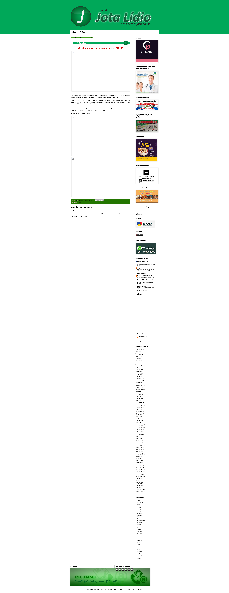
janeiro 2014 (139, 469)
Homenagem (140, 533)
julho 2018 (138, 371)
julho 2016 (138, 415)
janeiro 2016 (139, 425)
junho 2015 (138, 438)
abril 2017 (138, 398)
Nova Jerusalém (141, 546)
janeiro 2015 (139, 447)
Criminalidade (140, 517)
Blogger (140, 589)
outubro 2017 (139, 387)
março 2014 (138, 465)
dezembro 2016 (139, 405)
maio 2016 (138, 418)
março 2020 (138, 358)
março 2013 (138, 487)
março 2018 (138, 378)
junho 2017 (138, 394)
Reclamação (140, 555)
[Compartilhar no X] (100, 200)
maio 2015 (138, 440)
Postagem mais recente (77, 214)
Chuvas (139, 509)
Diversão (139, 524)
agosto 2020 (139, 355)
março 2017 (138, 400)
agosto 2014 (139, 456)
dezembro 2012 (139, 493)
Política (138, 549)
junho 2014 (138, 460)
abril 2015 (138, 442)
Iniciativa (139, 542)
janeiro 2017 (139, 404)
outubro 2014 (139, 453)
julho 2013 (138, 480)
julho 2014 (138, 458)
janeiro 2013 (139, 491)
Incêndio (139, 538)
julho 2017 (138, 393)
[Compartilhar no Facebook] (101, 200)
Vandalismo (140, 557)
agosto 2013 (139, 478)
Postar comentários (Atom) (81, 216)
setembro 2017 (139, 389)
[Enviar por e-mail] (96, 200)
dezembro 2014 (139, 449)
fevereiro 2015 (139, 445)
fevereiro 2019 (139, 362)
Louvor (138, 544)
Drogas (138, 526)
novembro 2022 (139, 349)
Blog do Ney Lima (141, 268)
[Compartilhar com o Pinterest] (103, 200)
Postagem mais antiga (124, 214)
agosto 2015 (139, 435)
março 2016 (138, 422)
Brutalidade (139, 507)
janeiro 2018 (139, 382)
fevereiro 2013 (139, 489)
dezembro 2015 (139, 427)
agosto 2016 (139, 413)
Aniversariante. (140, 502)
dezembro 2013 (139, 471)
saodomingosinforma (142, 261)
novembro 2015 (139, 429)
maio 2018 (138, 375)
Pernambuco (140, 548)
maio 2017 (138, 396)
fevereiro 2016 (139, 424)
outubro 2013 (139, 474)
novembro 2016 (139, 407)
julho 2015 (138, 436)
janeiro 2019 (139, 364)
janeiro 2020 (139, 360)
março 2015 (138, 444)
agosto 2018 (139, 369)
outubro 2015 (139, 431)
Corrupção (139, 513)
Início (74, 32)
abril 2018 (138, 376)
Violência (139, 558)
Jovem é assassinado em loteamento (145, 277)
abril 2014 (138, 464)
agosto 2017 (139, 391)
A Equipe (83, 32)
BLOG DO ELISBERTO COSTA (145, 276)
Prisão (138, 553)
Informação (139, 540)
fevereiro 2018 (139, 380)
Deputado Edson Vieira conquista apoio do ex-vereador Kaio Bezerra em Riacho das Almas (146, 264)
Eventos (139, 529)
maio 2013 (138, 484)
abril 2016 (138, 420)
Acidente (79, 202)
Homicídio (139, 537)
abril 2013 (138, 485)
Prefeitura (139, 551)
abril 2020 (138, 356)
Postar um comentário (78, 210)
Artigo (138, 504)
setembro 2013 (139, 476)
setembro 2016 (139, 411)
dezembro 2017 (139, 384)
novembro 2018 (139, 365)
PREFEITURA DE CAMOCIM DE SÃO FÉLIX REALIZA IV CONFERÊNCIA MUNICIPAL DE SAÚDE (145, 289)
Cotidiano (139, 515)
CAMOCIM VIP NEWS (142, 286)
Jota (140, 341)
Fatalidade (139, 531)
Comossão (139, 511)
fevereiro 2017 (139, 402)
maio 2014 (138, 462)
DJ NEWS (141, 339)
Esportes (139, 528)
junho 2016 (138, 416)
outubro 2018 (139, 367)
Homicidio (139, 535)
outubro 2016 (139, 409)
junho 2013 (138, 482)
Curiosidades (140, 518)
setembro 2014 (139, 454)
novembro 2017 (139, 385)
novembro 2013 (139, 473)
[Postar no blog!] (98, 200)
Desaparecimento (141, 520)
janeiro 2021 (139, 353)
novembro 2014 (139, 451)
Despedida (139, 522)
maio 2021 (138, 351)
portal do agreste (141, 273)
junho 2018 (138, 373)
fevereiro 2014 (139, 467)
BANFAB (139, 506)
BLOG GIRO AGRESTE (144, 336)
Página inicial (101, 214)
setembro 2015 (139, 433)
